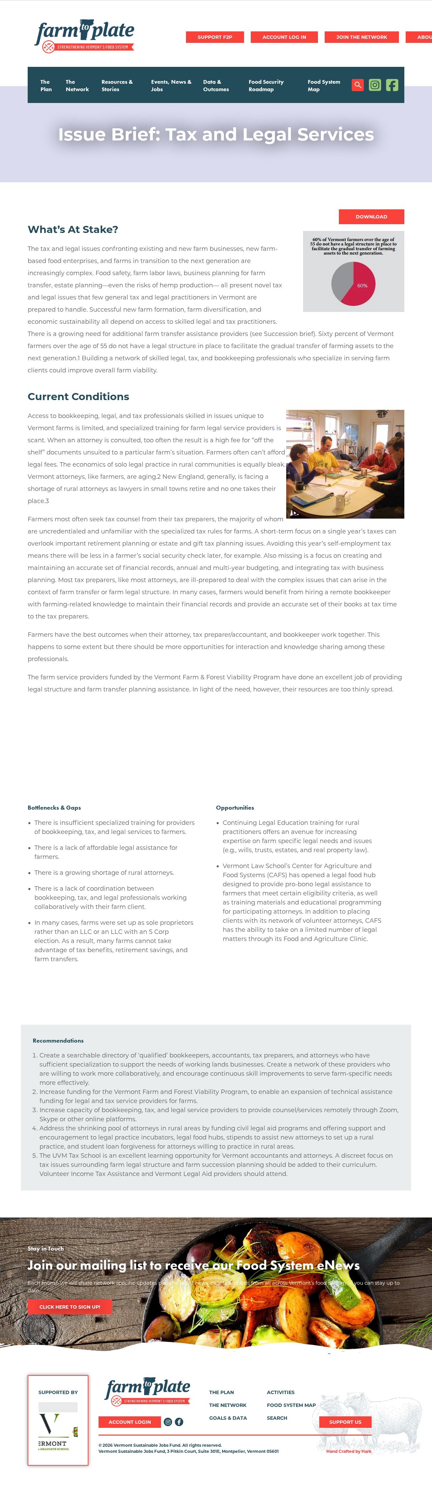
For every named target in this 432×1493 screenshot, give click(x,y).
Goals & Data (228, 1418)
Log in (284, 37)
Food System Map (324, 85)
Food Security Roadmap (266, 85)
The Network (77, 85)
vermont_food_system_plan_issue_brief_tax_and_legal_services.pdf (371, 216)
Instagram (375, 85)
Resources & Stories (117, 85)
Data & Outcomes (216, 85)
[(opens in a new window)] (58, 1431)
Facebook (392, 85)
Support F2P (215, 37)
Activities (281, 1392)
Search (358, 85)
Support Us (345, 1422)
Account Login (130, 1422)
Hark (366, 1451)
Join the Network (361, 37)
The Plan (46, 85)
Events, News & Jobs (171, 85)
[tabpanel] (216, 134)
